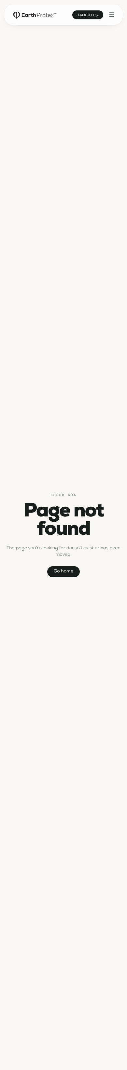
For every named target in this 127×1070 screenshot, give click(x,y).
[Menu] (112, 15)
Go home (63, 571)
